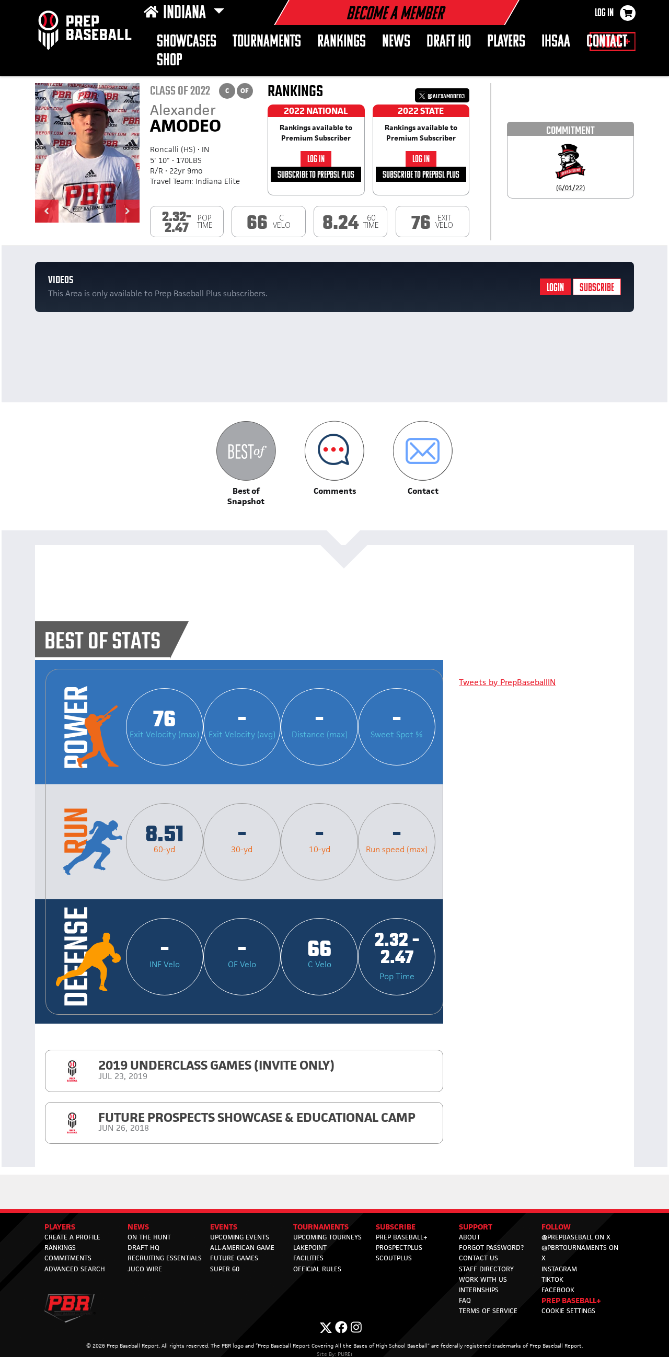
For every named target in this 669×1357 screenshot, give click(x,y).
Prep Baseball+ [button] (571, 1300)
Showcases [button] (186, 42)
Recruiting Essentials (165, 1258)
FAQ (465, 1300)
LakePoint (310, 1247)
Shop (169, 60)
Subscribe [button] (396, 1227)
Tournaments (267, 42)
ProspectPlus (399, 1247)
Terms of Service (488, 1310)
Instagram (559, 1269)
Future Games (234, 1258)
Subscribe (597, 288)
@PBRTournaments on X (579, 1252)
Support (475, 1227)
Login (555, 288)
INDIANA (186, 13)
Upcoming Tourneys (327, 1237)
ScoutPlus (394, 1258)
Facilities (308, 1258)
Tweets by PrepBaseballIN (507, 682)
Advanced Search (74, 1269)
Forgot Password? (491, 1247)
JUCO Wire (145, 1269)
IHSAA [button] (555, 42)
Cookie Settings (568, 1310)
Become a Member (394, 14)
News (396, 42)
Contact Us (478, 1258)
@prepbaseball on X (575, 1237)
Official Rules (317, 1269)
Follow (556, 1227)
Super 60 (224, 1269)
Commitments (67, 1258)
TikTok (552, 1279)
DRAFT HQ (448, 42)
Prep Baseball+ (402, 1237)
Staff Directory (486, 1269)
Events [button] (223, 1227)
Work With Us (483, 1279)
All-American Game (242, 1247)
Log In (604, 13)
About (469, 1237)
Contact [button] (606, 42)
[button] (47, 211)
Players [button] (506, 42)
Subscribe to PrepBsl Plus (316, 175)
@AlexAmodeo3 (445, 96)
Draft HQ (143, 1247)
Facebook (557, 1289)
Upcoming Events (239, 1237)
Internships (479, 1289)
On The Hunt (149, 1237)
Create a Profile (72, 1237)
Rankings (341, 42)
